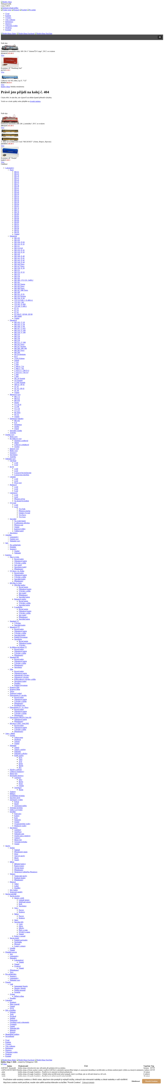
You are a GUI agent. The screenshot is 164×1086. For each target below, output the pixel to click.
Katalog (8, 16)
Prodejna (8, 28)
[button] (160, 37)
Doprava (8, 24)
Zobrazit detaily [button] (88, 1082)
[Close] (4, 1064)
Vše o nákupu (10, 20)
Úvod (7, 14)
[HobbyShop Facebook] (26, 33)
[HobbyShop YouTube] (43, 33)
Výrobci (8, 18)
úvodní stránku (35, 101)
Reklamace (9, 22)
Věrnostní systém (11, 26)
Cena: (3, 6)
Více (2, 55)
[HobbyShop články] (8, 33)
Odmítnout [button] (136, 1081)
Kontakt (8, 30)
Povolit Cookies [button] (151, 1081)
